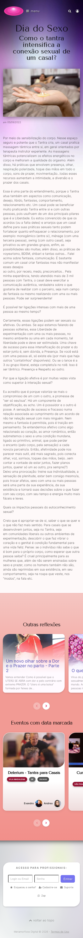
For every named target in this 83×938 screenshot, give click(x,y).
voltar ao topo (43, 920)
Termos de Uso (60, 931)
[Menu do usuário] (78, 11)
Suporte (68, 887)
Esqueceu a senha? (25, 887)
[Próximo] (46, 706)
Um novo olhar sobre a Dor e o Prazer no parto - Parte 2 (32, 666)
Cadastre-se (49, 887)
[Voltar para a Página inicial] (13, 11)
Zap (43, 895)
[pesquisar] (70, 11)
